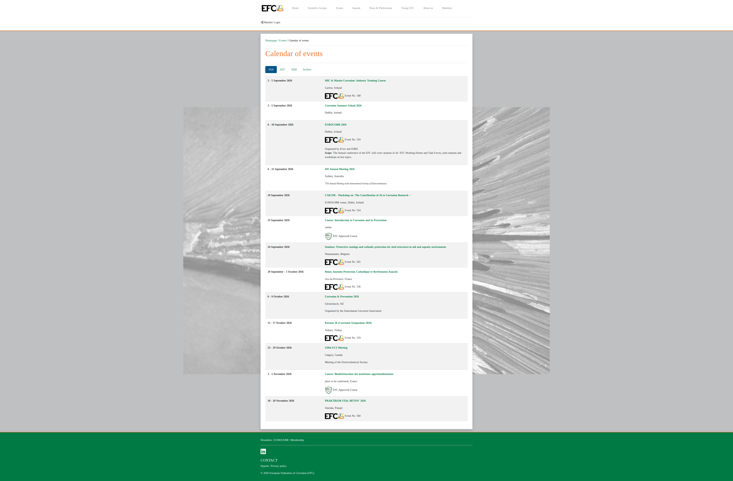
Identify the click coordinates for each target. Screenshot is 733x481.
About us (428, 8)
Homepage (271, 40)
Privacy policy (279, 465)
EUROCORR (281, 440)
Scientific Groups (317, 8)
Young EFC (407, 8)
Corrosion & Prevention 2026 (342, 296)
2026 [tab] (271, 69)
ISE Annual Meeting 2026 (339, 169)
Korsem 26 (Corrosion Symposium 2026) (348, 322)
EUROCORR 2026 (335, 124)
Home (295, 8)
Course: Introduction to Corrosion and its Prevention (356, 220)
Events (339, 8)
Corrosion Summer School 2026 (343, 105)
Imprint (265, 465)
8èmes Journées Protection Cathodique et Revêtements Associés (361, 271)
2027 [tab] (282, 69)
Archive (307, 69)
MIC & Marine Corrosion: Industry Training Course (355, 80)
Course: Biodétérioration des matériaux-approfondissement (359, 373)
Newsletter (266, 440)
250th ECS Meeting (336, 347)
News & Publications (380, 8)
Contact (269, 460)
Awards (356, 8)
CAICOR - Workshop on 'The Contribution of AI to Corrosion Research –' (368, 195)
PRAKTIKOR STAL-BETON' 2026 (345, 400)
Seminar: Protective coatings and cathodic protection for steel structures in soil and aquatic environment (385, 246)
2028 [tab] (294, 69)
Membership (297, 440)
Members (447, 8)
